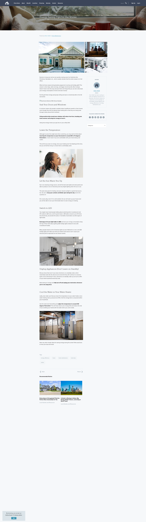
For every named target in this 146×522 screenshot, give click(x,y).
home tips (73, 358)
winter (42, 362)
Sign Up (133, 3)
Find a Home (17, 3)
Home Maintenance (56, 36)
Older (43, 371)
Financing (41, 3)
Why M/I (29, 3)
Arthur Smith (47, 36)
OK (14, 518)
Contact (54, 3)
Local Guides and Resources (47, 402)
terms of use (8, 515)
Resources (60, 3)
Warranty (48, 3)
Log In (138, 3)
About (23, 3)
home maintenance (63, 358)
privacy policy (18, 515)
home (54, 358)
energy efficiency (45, 358)
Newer (79, 371)
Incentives (34, 3)
